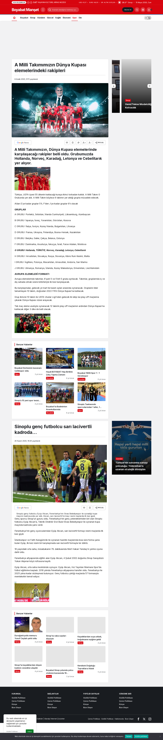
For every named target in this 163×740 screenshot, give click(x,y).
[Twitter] (144, 719)
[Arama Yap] (137, 9)
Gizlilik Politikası (12, 731)
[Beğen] (67, 142)
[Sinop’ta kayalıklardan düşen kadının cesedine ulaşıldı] (28, 662)
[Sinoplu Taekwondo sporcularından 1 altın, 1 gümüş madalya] (91, 398)
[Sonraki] (31, 2)
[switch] (147, 17)
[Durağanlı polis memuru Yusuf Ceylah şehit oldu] (28, 630)
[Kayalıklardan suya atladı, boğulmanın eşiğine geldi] (91, 630)
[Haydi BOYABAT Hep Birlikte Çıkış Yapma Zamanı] (60, 364)
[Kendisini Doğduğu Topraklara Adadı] (91, 662)
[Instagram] (149, 719)
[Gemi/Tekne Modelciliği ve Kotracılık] (131, 86)
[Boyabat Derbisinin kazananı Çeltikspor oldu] (28, 364)
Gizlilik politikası (141, 736)
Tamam (128, 736)
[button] (143, 9)
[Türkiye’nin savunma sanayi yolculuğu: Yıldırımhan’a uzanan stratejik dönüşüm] (131, 448)
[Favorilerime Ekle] (72, 142)
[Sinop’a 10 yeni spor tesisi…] (28, 398)
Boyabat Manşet (25, 9)
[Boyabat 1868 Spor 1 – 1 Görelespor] (91, 364)
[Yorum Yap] (78, 142)
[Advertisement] (81, 41)
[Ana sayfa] (14, 18)
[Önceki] (28, 2)
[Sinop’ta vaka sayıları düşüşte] (60, 630)
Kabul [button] (30, 731)
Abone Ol (127, 10)
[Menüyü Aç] (43, 9)
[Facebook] (138, 719)
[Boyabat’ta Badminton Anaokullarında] (60, 398)
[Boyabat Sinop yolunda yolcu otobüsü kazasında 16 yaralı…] (60, 662)
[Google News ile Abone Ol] (23, 142)
